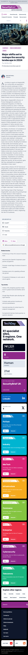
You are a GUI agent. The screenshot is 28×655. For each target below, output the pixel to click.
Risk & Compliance (15, 48)
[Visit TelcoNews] (11, 568)
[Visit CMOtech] (11, 459)
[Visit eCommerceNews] (11, 502)
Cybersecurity (22, 14)
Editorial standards (8, 622)
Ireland (5, 597)
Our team (5, 632)
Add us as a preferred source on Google (15, 245)
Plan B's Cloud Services (7, 651)
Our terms (6, 636)
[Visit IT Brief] (11, 524)
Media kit (13, 431)
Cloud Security (13, 14)
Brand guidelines (7, 612)
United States (22, 597)
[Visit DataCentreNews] (11, 481)
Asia (5, 593)
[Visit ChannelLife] (11, 438)
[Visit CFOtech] (11, 416)
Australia (11, 593)
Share (5, 241)
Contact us (6, 615)
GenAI (4, 50)
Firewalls (15, 17)
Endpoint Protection (7, 17)
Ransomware (23, 17)
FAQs (4, 625)
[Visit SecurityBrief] (11, 546)
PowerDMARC (4, 653)
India (23, 593)
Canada (18, 593)
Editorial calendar (7, 619)
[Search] (20, 21)
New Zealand (13, 597)
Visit (5, 431)
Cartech (5, 48)
